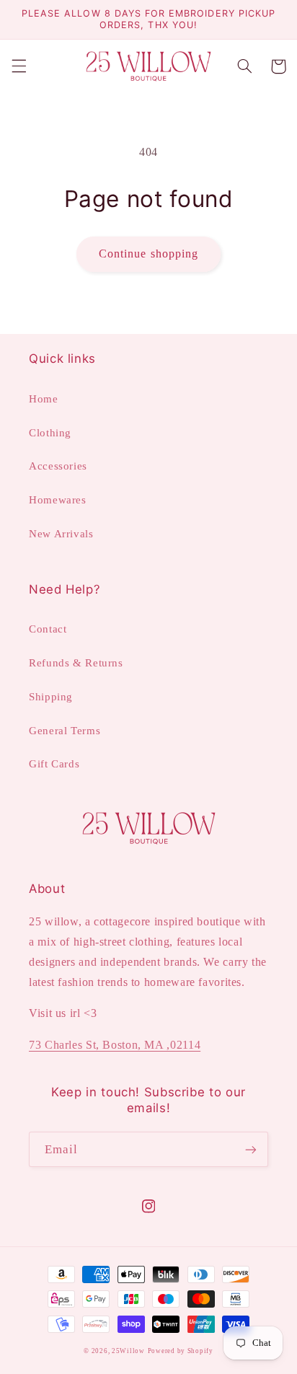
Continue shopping (148, 253)
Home (43, 399)
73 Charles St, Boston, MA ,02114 (114, 1045)
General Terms (64, 730)
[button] (18, 66)
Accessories (58, 466)
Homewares (58, 500)
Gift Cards (54, 764)
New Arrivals (61, 534)
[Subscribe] (250, 1149)
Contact (47, 629)
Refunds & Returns (76, 663)
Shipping (51, 697)
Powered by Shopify (180, 1351)
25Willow (128, 1351)
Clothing (50, 433)
